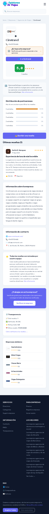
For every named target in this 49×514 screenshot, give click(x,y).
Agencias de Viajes (24, 20)
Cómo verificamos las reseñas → (17, 332)
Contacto (6, 424)
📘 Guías (6, 487)
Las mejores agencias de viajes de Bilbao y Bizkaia (35, 445)
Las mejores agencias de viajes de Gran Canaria (35, 465)
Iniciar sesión (30, 413)
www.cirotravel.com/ (15, 236)
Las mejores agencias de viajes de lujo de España (35, 471)
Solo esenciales (27, 510)
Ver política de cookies (34, 505)
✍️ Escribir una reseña (24, 136)
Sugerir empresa (9, 413)
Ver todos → (30, 476)
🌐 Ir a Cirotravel (24, 59)
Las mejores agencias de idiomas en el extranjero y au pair (35, 426)
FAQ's (5, 427)
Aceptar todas (10, 510)
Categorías (7, 410)
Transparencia (8, 431)
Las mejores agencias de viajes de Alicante (35, 433)
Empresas (12, 20)
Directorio (6, 406)
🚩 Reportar (19, 176)
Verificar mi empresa (24, 303)
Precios (29, 406)
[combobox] (24, 11)
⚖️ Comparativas (9, 490)
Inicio (5, 20)
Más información (27, 92)
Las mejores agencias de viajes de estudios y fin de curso (35, 452)
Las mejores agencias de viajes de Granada (35, 459)
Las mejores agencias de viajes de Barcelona (35, 439)
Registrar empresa (33, 410)
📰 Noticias (7, 494)
